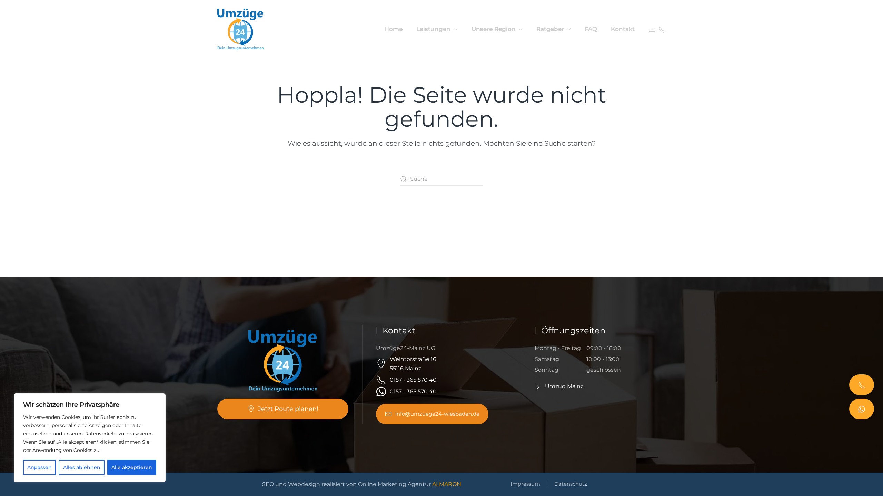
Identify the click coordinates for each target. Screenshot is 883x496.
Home (393, 28)
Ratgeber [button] (550, 28)
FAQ (591, 28)
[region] (90, 437)
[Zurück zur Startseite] (241, 29)
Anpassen (39, 467)
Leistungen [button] (433, 28)
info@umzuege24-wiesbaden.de (437, 414)
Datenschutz (570, 483)
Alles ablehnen (81, 467)
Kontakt (623, 28)
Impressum (525, 483)
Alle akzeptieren (131, 467)
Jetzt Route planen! (288, 409)
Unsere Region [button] (494, 28)
